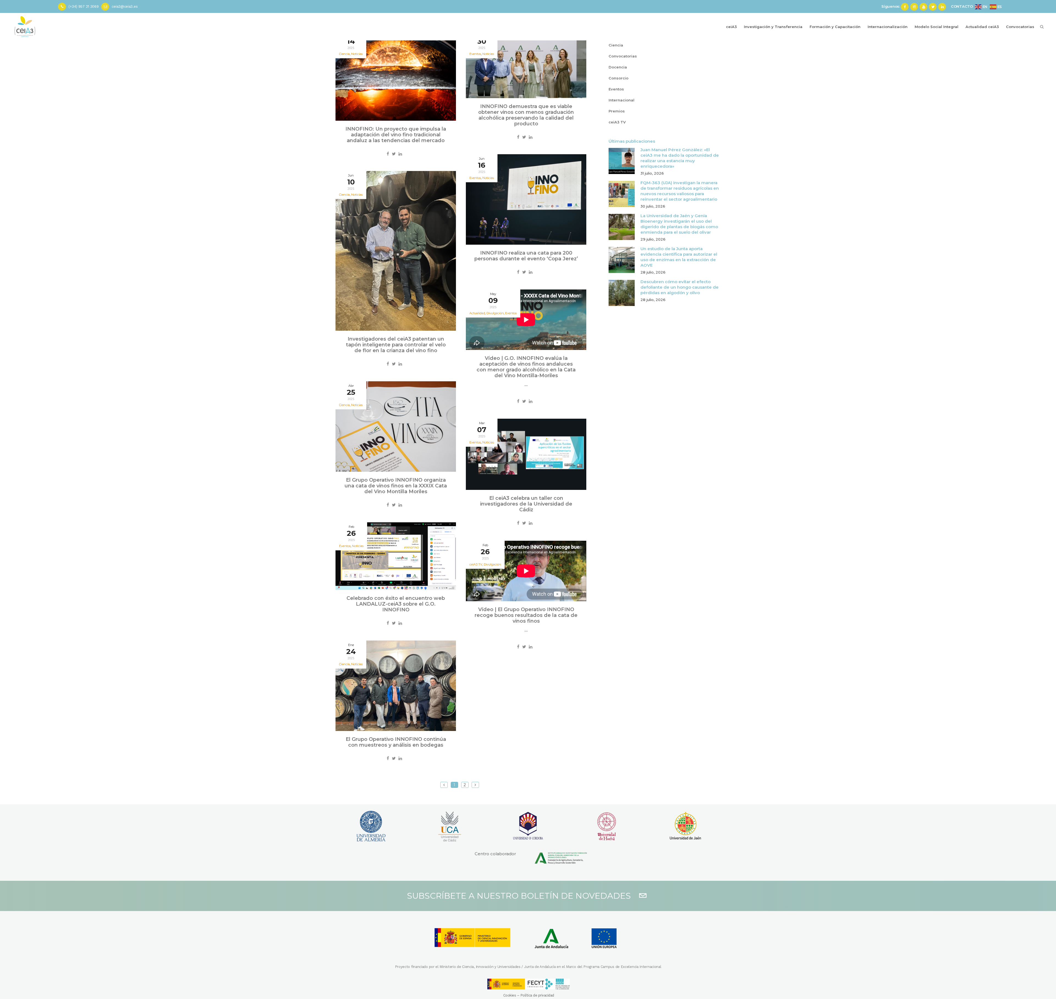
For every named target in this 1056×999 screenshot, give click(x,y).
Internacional (621, 100)
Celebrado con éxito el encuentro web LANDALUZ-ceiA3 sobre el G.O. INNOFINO (395, 604)
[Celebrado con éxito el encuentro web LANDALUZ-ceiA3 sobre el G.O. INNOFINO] (396, 556)
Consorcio (618, 78)
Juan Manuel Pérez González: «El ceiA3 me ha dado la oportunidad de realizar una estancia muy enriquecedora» (679, 158)
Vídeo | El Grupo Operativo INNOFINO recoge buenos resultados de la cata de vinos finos (526, 615)
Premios (617, 111)
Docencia (618, 67)
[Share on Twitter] (394, 153)
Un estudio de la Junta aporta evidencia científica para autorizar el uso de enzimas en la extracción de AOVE (678, 257)
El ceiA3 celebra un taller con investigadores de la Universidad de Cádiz (526, 504)
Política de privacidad (537, 995)
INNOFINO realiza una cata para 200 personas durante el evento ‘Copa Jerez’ (526, 256)
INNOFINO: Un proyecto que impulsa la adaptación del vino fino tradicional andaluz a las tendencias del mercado (395, 134)
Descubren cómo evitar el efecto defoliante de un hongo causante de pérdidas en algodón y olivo (679, 287)
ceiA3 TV (617, 122)
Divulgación (492, 564)
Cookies (509, 995)
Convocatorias (623, 56)
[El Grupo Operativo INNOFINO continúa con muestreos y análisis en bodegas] (396, 686)
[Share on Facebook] (388, 153)
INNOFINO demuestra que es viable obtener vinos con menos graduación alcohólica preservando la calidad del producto (526, 115)
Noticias (357, 54)
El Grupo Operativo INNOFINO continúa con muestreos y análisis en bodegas (396, 742)
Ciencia (616, 45)
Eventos (511, 313)
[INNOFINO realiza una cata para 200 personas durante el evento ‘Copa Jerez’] (526, 199)
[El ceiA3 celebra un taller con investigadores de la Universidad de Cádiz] (526, 454)
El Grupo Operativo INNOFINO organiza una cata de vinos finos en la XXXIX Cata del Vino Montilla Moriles (396, 486)
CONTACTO (962, 6)
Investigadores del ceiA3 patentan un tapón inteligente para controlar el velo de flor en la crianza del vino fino (396, 345)
